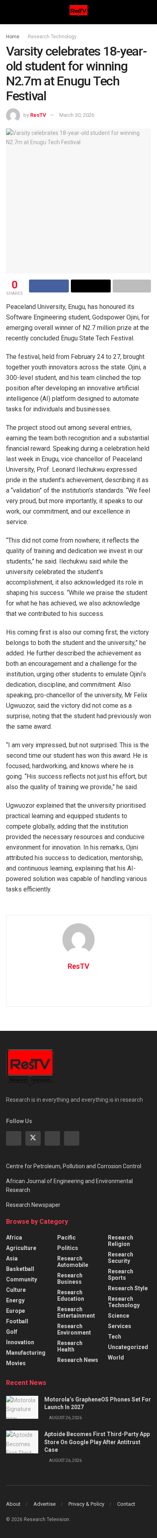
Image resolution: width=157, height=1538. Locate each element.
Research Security (120, 1257)
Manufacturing (25, 1352)
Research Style (128, 1288)
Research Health (70, 1346)
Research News (77, 1360)
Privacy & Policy (86, 1504)
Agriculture (21, 1248)
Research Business (70, 1278)
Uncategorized (128, 1347)
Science (118, 1315)
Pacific (66, 1237)
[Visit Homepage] (78, 12)
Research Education (70, 1295)
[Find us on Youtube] (71, 1138)
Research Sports (120, 1274)
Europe (15, 1311)
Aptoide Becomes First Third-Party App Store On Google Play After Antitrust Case (97, 1442)
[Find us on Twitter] (33, 1138)
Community (21, 1279)
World (116, 1357)
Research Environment (74, 1329)
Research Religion (120, 1240)
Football (17, 1321)
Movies (16, 1363)
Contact (126, 1504)
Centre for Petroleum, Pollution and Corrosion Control (73, 1166)
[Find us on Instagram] (52, 1138)
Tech (114, 1336)
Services (119, 1326)
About (13, 1504)
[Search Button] (147, 12)
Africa (14, 1237)
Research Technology (52, 36)
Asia (12, 1258)
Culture (16, 1290)
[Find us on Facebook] (13, 1138)
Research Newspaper (33, 1205)
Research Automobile (72, 1261)
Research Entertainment (76, 1312)
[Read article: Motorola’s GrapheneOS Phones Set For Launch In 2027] (22, 1407)
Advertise (44, 1504)
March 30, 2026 (76, 115)
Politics (67, 1248)
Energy (15, 1300)
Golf (11, 1332)
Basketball (20, 1269)
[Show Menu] (9, 12)
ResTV (38, 115)
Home (12, 36)
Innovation (20, 1342)
